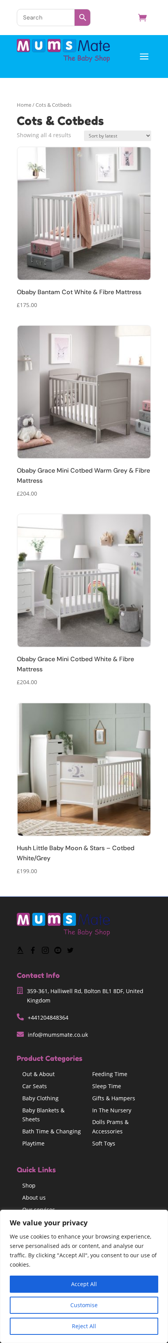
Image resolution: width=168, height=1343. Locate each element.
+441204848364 (48, 1017)
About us (34, 1197)
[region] (84, 1276)
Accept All (84, 1284)
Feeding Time (109, 1074)
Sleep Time (106, 1086)
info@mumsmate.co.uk (58, 1034)
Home (24, 104)
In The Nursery (111, 1110)
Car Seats (34, 1086)
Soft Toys (103, 1143)
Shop (29, 1185)
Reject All (84, 1326)
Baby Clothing (40, 1098)
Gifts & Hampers (113, 1098)
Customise (84, 1305)
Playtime (33, 1143)
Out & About (38, 1074)
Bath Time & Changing (51, 1131)
